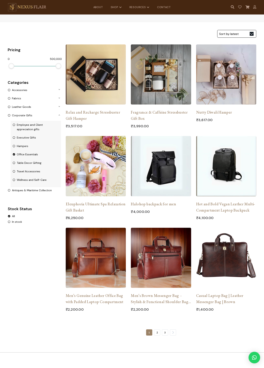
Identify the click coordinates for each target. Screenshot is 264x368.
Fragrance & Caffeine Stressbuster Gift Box (159, 115)
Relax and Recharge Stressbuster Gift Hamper (93, 115)
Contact (164, 7)
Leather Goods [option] (21, 107)
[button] (34, 90)
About (98, 7)
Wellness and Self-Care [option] (32, 180)
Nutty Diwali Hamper (214, 112)
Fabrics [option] (16, 98)
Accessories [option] (19, 90)
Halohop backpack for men (153, 204)
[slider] (11, 66)
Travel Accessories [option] (28, 171)
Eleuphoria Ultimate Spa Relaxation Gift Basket (95, 207)
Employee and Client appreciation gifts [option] (30, 127)
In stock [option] (17, 222)
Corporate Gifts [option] (22, 115)
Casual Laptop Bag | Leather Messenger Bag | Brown (220, 298)
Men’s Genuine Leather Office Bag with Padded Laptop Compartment (94, 298)
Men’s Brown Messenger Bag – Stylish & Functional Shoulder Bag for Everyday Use (159, 299)
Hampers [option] (22, 146)
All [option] (13, 216)
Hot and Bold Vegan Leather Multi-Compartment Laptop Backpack (225, 207)
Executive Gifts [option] (26, 137)
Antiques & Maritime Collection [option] (32, 190)
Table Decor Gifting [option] (29, 163)
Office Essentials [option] (27, 154)
